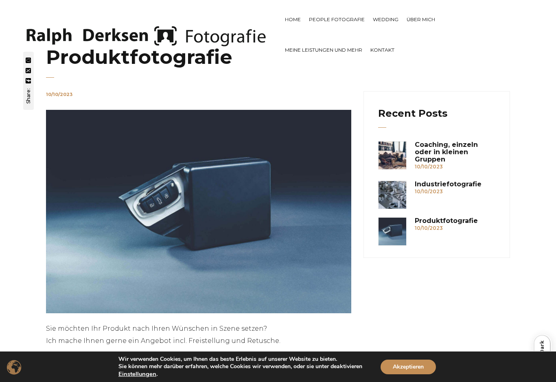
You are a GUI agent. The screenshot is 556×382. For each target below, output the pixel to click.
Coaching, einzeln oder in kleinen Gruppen (446, 152)
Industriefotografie (448, 184)
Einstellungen (137, 374)
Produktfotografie (446, 221)
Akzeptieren (408, 367)
